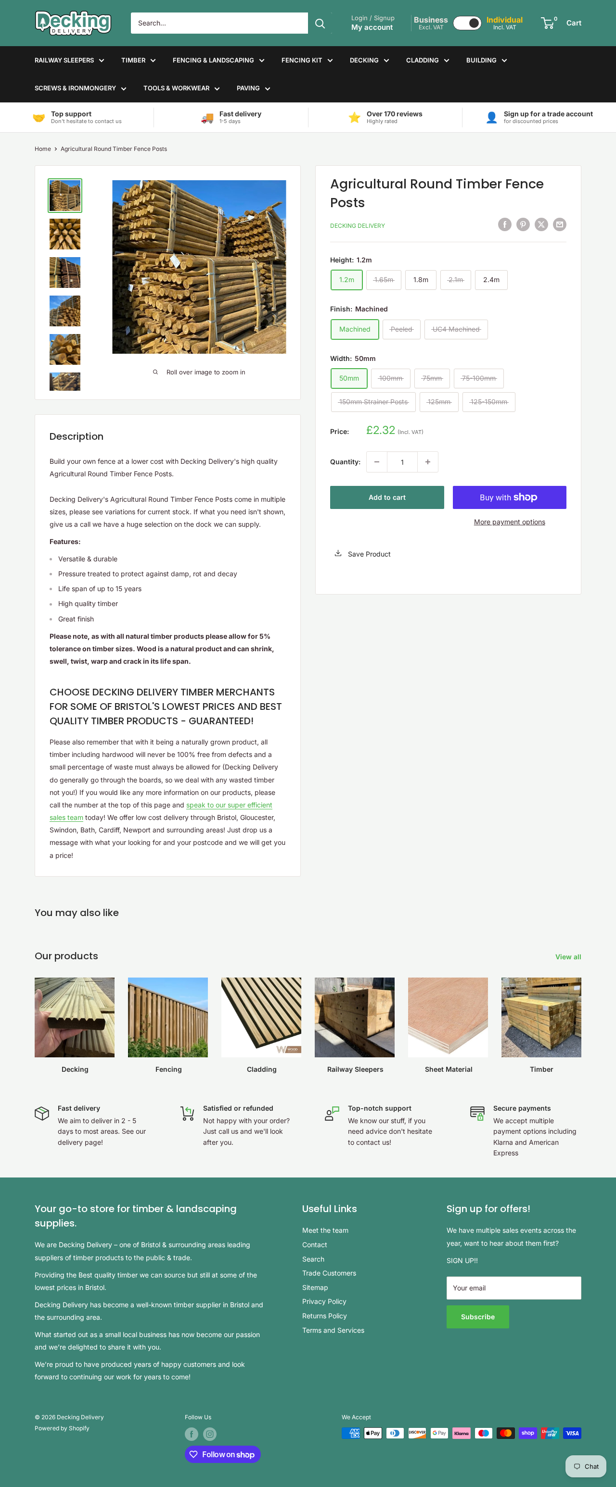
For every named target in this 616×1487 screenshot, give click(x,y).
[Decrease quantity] (377, 462)
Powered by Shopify (62, 1428)
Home (43, 148)
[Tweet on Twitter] (541, 224)
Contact (314, 1244)
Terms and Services (333, 1330)
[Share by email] (559, 224)
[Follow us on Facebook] (191, 1434)
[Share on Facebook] (505, 224)
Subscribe (478, 1317)
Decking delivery (357, 225)
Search (313, 1259)
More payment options (509, 522)
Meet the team (325, 1230)
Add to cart (387, 497)
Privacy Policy (324, 1301)
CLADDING (422, 60)
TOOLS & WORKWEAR (176, 88)
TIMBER (133, 60)
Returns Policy (324, 1316)
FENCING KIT (302, 60)
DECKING (364, 60)
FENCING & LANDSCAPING (213, 60)
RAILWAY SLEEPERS (64, 60)
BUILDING (481, 60)
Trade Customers (329, 1273)
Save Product (368, 553)
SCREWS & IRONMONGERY (75, 88)
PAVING (248, 88)
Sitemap (315, 1287)
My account (372, 27)
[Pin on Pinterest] (523, 224)
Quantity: (345, 462)
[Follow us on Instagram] (210, 1434)
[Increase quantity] (428, 462)
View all (569, 957)
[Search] (320, 23)
